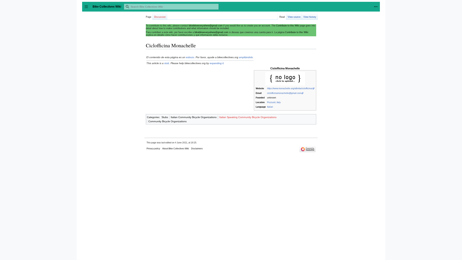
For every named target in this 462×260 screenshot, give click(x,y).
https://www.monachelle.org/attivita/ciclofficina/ (289, 88)
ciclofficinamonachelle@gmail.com (284, 93)
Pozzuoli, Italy (274, 102)
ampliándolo (246, 57)
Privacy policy (153, 148)
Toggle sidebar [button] (87, 8)
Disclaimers (197, 148)
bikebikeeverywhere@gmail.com (206, 25)
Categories (153, 117)
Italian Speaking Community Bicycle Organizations (247, 117)
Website (260, 88)
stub (166, 63)
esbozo (190, 57)
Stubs (165, 117)
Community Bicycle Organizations (167, 121)
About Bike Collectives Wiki (175, 148)
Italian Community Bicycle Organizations (194, 117)
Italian (270, 107)
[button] (376, 7)
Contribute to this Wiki (287, 25)
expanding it (217, 63)
